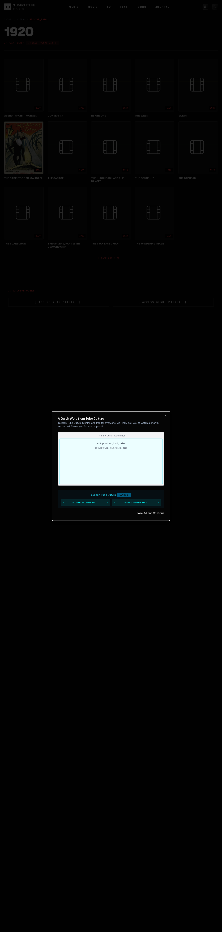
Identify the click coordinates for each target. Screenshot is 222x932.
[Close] (165, 415)
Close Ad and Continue (149, 513)
